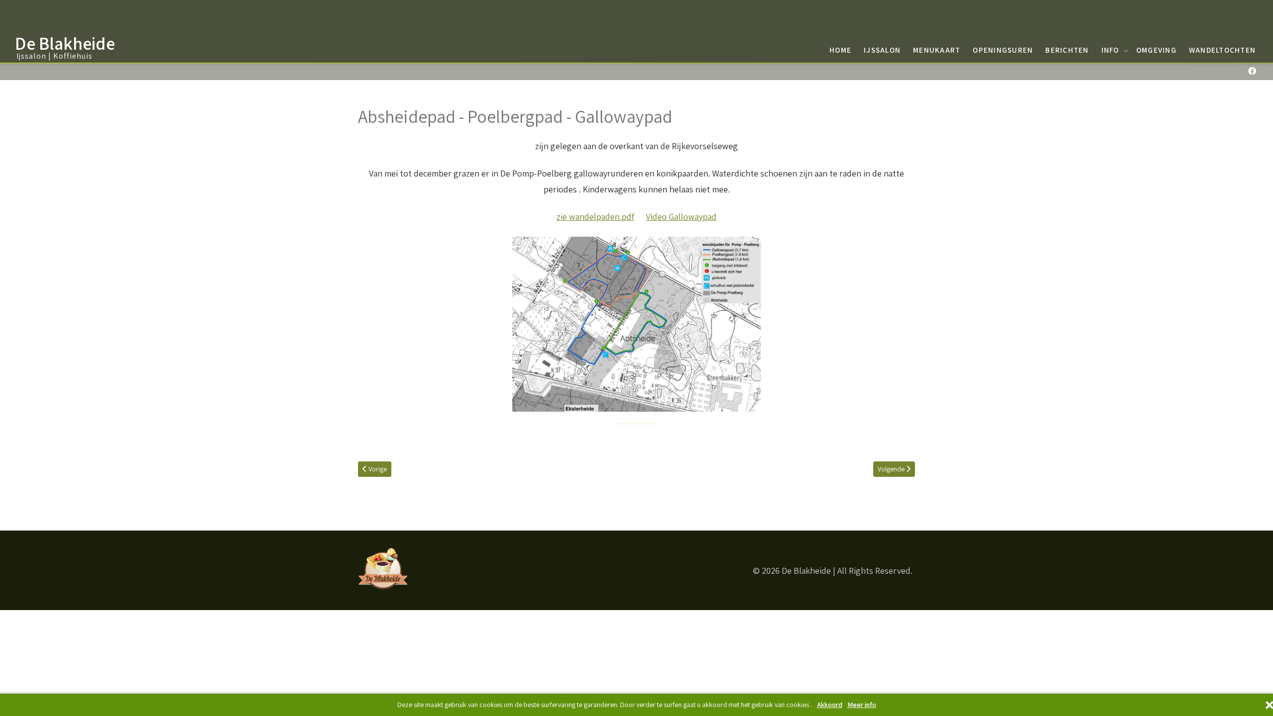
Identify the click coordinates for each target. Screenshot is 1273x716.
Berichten (1067, 50)
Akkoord (829, 705)
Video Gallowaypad (681, 216)
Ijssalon (882, 50)
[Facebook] (1252, 71)
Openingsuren (1003, 50)
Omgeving (1156, 50)
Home (840, 50)
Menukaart (936, 50)
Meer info (861, 705)
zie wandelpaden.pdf (595, 216)
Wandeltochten (1222, 50)
